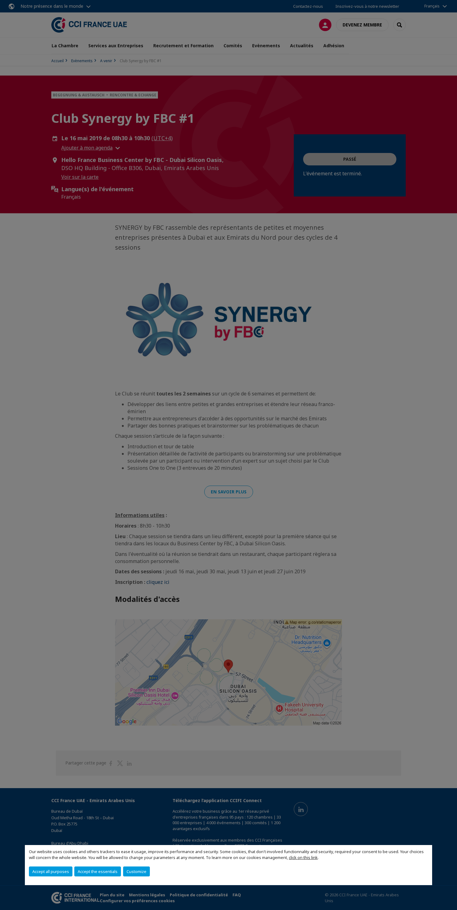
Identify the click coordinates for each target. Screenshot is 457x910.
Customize (136, 871)
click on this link (303, 857)
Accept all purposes (50, 871)
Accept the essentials (98, 871)
